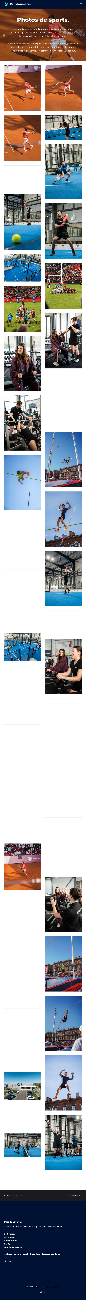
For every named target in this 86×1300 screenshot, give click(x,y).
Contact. (8, 1244)
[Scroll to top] (82, 1295)
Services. (9, 1237)
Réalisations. (11, 1240)
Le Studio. (9, 1234)
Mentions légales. (13, 1247)
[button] (81, 4)
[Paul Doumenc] (17, 4)
